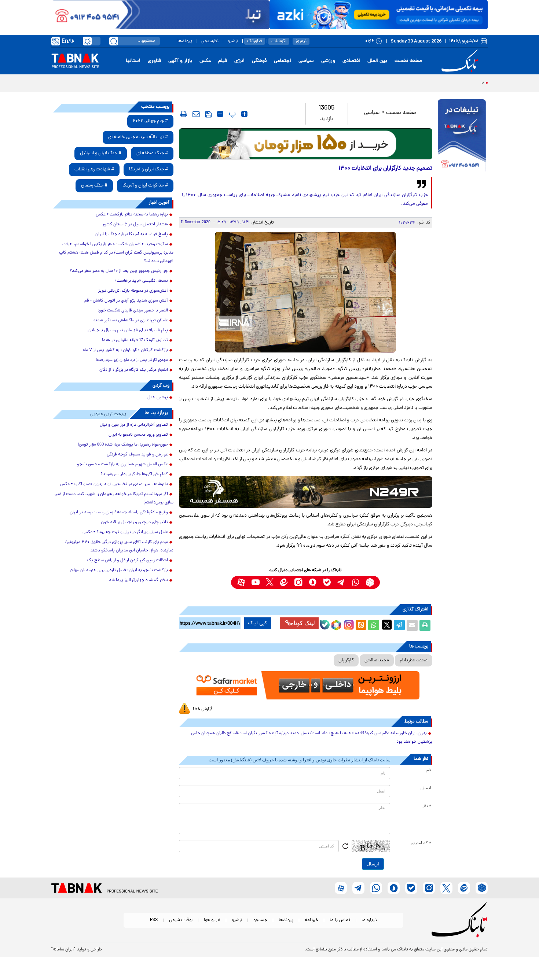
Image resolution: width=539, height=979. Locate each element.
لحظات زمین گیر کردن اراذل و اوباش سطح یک (127, 560)
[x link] (269, 582)
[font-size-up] (244, 114)
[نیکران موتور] (305, 491)
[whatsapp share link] (373, 625)
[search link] (113, 41)
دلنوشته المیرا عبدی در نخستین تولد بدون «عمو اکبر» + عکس (114, 484)
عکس (205, 61)
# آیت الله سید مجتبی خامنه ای (138, 137)
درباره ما (369, 920)
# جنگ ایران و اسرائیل (100, 153)
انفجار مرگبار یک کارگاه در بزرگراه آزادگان (133, 370)
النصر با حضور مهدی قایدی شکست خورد (133, 310)
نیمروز (301, 41)
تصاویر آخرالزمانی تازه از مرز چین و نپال (134, 425)
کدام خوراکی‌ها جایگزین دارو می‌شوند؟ (134, 474)
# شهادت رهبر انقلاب (94, 169)
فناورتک (254, 41)
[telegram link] (341, 582)
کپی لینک (257, 623)
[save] (208, 114)
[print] (184, 114)
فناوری (154, 61)
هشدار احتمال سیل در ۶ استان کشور (135, 224)
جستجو (260, 920)
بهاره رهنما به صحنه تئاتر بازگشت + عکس (132, 214)
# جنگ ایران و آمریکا (148, 169)
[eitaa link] (284, 582)
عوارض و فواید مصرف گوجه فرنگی (137, 454)
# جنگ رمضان (94, 185)
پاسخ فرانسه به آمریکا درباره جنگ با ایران (131, 234)
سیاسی (306, 61)
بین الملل (377, 61)
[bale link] (326, 582)
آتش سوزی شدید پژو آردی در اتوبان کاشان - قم (126, 301)
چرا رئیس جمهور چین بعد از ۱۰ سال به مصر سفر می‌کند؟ (119, 271)
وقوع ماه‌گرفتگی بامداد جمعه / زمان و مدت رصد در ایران (119, 512)
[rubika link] (369, 582)
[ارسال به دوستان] (412, 625)
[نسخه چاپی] (424, 625)
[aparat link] (241, 582)
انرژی (239, 61)
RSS (154, 920)
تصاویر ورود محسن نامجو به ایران (138, 435)
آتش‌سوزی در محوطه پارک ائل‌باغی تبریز (133, 291)
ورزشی (328, 61)
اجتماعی (282, 61)
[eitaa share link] (360, 625)
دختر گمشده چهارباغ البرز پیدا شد (138, 580)
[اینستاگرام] (347, 623)
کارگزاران (346, 660)
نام (428, 770)
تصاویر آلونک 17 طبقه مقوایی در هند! (135, 340)
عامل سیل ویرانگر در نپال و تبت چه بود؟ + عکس (125, 532)
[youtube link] (255, 582)
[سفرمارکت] (305, 685)
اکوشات (278, 41)
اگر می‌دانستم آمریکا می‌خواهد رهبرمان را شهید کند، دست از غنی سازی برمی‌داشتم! (114, 498)
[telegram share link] (399, 625)
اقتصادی (351, 61)
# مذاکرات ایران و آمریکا (145, 185)
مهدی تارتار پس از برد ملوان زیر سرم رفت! (132, 360)
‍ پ (231, 114)
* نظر (426, 806)
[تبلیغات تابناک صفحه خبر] (462, 136)
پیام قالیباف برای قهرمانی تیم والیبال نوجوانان (128, 330)
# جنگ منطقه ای (152, 153)
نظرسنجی (210, 41)
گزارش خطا (203, 709)
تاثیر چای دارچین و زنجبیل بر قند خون (134, 522)
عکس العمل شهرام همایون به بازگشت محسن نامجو (122, 464)
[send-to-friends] (196, 114)
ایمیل (426, 788)
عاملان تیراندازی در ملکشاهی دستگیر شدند (130, 320)
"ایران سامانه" (63, 949)
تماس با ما (340, 920)
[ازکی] (379, 14)
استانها (133, 61)
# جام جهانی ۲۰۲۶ (150, 121)
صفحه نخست (408, 61)
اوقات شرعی (180, 920)
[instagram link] (298, 582)
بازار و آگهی (180, 61)
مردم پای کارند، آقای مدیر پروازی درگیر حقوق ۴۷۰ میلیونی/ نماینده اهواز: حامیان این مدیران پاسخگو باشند (119, 546)
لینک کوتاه (303, 623)
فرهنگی (259, 61)
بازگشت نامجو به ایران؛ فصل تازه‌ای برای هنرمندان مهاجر (118, 570)
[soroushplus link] (312, 582)
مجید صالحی (376, 660)
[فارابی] (305, 143)
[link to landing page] (461, 61)
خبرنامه (311, 920)
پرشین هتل (157, 397)
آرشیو (233, 41)
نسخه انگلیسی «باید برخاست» (141, 281)
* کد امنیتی (421, 843)
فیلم (222, 61)
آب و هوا (212, 920)
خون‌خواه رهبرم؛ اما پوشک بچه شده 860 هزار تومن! (123, 445)
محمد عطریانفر (414, 660)
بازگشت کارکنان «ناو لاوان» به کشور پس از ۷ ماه (125, 350)
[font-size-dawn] (220, 114)
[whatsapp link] (355, 582)
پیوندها (184, 41)
